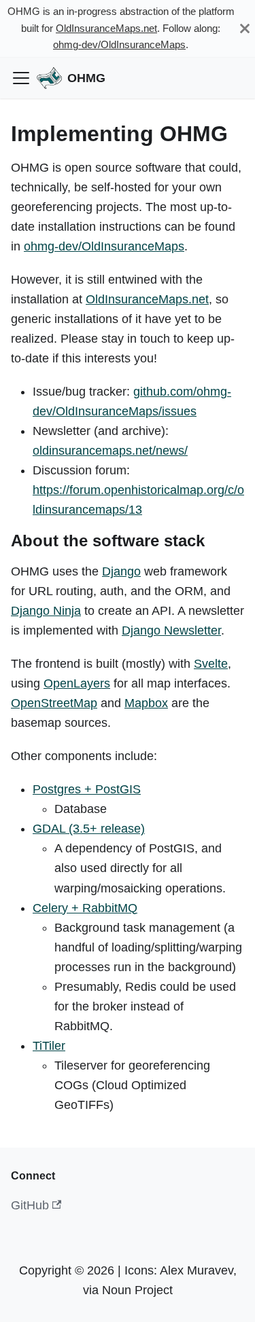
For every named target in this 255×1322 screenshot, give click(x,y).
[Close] (245, 28)
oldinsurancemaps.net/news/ (110, 450)
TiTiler (49, 1046)
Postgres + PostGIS (87, 789)
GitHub (30, 1205)
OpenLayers (77, 683)
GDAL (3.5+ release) (89, 828)
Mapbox (146, 703)
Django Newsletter (171, 630)
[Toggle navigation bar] (21, 78)
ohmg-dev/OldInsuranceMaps (119, 44)
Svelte (211, 664)
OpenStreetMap (54, 703)
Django (121, 571)
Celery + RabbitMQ (85, 908)
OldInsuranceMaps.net (106, 28)
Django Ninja (46, 611)
